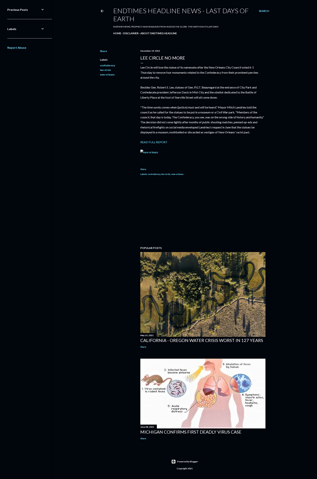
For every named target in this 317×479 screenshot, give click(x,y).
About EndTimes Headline (158, 33)
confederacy (107, 65)
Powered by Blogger (187, 461)
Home (117, 33)
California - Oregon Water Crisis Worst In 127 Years (201, 340)
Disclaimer (131, 33)
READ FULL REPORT (153, 142)
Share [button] (103, 51)
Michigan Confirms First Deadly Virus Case (190, 431)
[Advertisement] (202, 211)
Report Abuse (16, 47)
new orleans (107, 74)
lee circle (105, 69)
